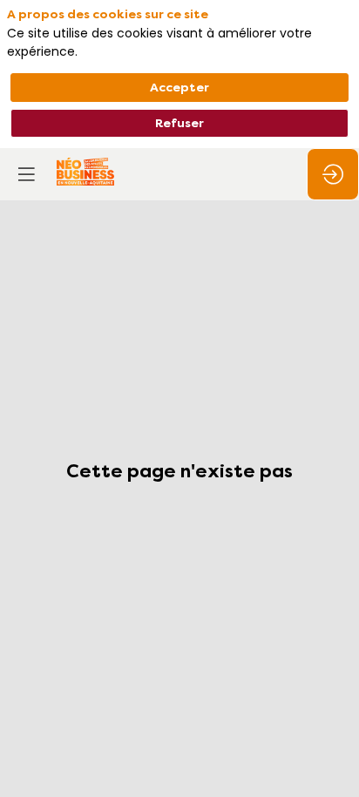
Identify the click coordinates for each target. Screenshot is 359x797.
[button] (26, 174)
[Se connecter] (333, 174)
